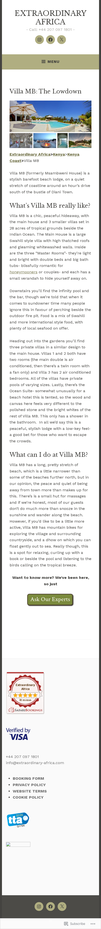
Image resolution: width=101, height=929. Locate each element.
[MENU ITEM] (39, 906)
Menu (54, 61)
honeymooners (24, 272)
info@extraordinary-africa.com (35, 762)
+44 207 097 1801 (22, 756)
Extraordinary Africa (30, 154)
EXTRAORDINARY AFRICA (51, 17)
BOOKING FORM (28, 778)
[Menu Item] (39, 39)
